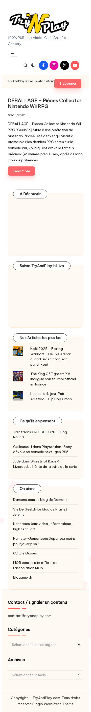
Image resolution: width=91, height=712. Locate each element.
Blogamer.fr (23, 577)
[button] (67, 83)
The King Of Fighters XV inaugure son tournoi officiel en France (53, 379)
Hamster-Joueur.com (30, 538)
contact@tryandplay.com (30, 615)
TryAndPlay (16, 81)
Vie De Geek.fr (25, 509)
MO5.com (21, 562)
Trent (17, 432)
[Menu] (13, 54)
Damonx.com (24, 499)
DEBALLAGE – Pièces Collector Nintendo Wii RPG (44, 103)
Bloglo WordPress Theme (53, 704)
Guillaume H (22, 446)
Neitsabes (21, 523)
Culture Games (25, 553)
